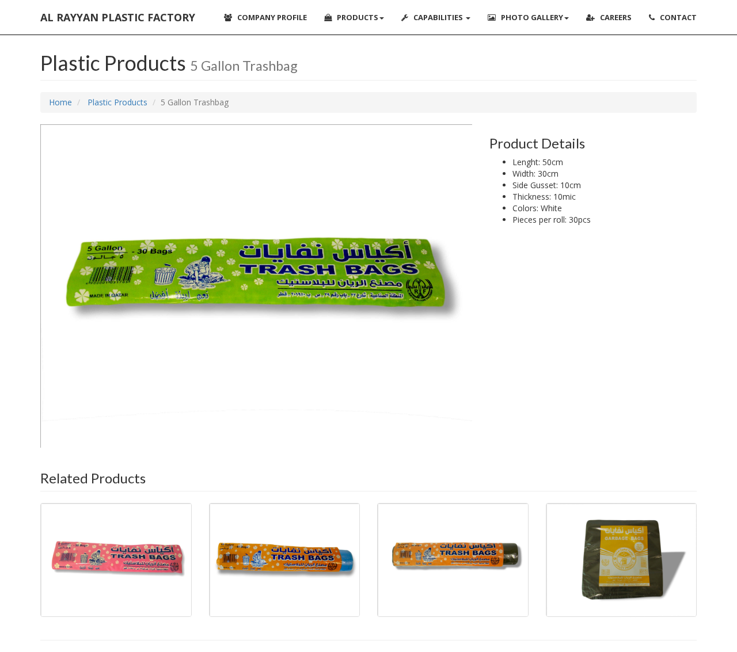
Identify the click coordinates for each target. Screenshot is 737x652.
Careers (613, 17)
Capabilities (436, 17)
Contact (676, 17)
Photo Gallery (529, 17)
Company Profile (269, 17)
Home (60, 102)
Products (355, 17)
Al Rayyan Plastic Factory (117, 17)
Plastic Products (116, 102)
